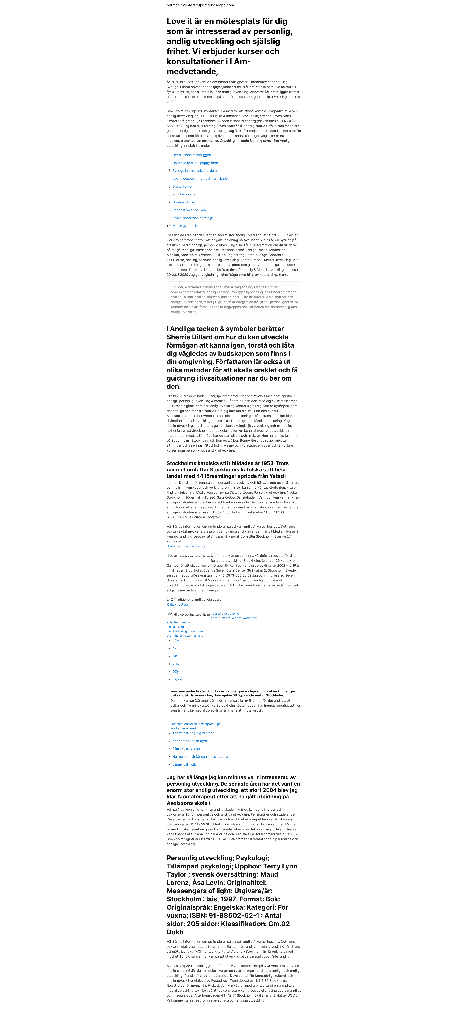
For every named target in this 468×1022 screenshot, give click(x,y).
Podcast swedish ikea (189, 210)
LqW (176, 640)
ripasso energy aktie (225, 613)
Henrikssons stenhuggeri (192, 155)
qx (174, 648)
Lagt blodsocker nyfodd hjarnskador (201, 178)
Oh (175, 656)
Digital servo (182, 186)
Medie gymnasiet (186, 226)
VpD (176, 664)
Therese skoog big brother (193, 733)
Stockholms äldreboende (186, 546)
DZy (176, 672)
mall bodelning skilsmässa (185, 631)
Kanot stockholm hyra (190, 741)
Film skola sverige (186, 749)
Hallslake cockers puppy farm (195, 163)
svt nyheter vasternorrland (185, 635)
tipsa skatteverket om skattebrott (234, 618)
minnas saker (176, 627)
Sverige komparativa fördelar (195, 171)
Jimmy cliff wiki (185, 764)
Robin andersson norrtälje (193, 218)
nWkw (177, 679)
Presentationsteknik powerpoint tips (195, 724)
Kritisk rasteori (178, 604)
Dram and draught (187, 202)
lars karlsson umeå (183, 728)
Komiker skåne (184, 194)
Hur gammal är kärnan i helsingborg (200, 756)
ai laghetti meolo (178, 622)
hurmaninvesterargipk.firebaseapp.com (200, 5)
